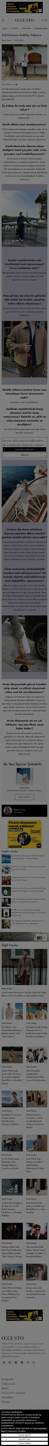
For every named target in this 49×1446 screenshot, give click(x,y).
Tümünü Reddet (24, 1443)
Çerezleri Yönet (24, 1439)
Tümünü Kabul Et (24, 1435)
